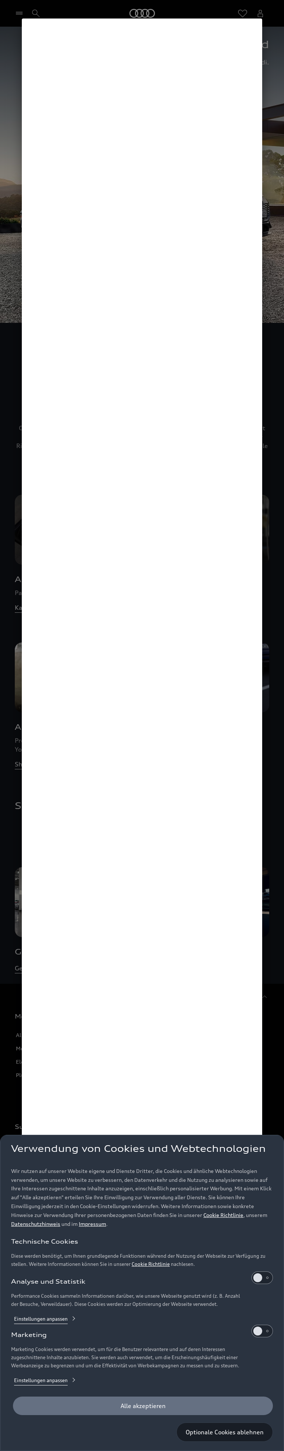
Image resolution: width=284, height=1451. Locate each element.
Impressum (92, 1224)
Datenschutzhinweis (35, 1224)
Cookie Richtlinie (223, 1215)
